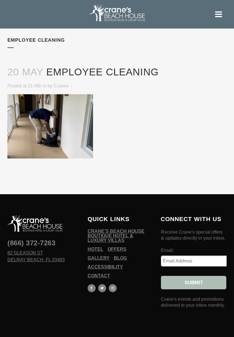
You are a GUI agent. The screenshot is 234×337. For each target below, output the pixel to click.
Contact (99, 276)
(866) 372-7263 (31, 243)
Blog (120, 258)
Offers (117, 249)
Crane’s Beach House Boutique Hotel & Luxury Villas (116, 236)
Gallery (99, 258)
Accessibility (105, 267)
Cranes (61, 85)
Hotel (95, 249)
